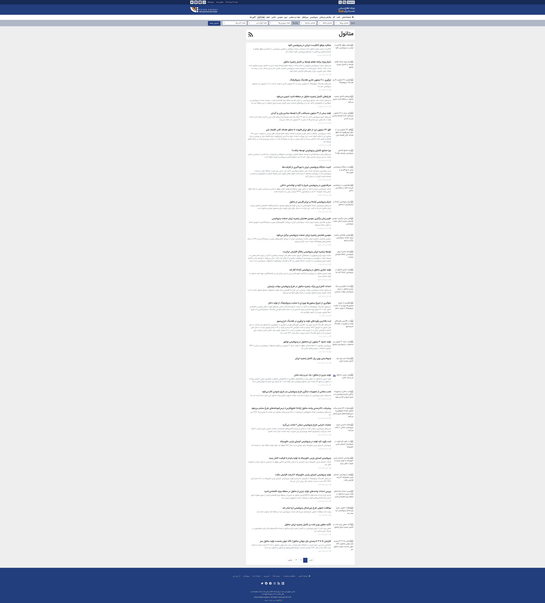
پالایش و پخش (325, 17)
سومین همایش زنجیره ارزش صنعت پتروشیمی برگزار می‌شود (303, 235)
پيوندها (246, 576)
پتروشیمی (314, 17)
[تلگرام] (270, 584)
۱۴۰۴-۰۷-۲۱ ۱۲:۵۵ (323, 106)
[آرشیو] (283, 584)
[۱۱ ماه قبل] (342, 119)
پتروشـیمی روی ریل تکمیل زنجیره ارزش (313, 358)
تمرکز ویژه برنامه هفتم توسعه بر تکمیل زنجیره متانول (307, 62)
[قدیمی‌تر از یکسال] (342, 191)
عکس (273, 17)
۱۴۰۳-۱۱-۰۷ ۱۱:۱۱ (324, 316)
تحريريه (266, 576)
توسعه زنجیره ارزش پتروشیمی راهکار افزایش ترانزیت (307, 252)
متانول (346, 34)
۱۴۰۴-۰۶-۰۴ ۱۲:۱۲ (323, 160)
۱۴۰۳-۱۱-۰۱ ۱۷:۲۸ (323, 336)
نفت (338, 17)
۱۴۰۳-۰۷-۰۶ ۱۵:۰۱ (323, 399)
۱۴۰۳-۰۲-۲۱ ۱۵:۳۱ (323, 551)
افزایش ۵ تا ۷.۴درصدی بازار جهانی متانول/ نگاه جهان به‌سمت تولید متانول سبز (295, 541)
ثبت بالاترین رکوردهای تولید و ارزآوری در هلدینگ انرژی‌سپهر (304, 321)
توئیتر (192, 2)
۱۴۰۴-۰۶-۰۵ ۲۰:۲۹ (323, 123)
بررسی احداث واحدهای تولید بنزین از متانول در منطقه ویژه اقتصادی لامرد (297, 491)
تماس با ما (219, 2)
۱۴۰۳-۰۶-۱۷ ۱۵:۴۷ (323, 435)
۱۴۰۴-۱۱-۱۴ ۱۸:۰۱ (324, 90)
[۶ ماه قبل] (342, 67)
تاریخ (353, 23)
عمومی (280, 17)
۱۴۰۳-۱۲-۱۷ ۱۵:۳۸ (323, 280)
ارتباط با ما (256, 576)
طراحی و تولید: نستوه (271, 600)
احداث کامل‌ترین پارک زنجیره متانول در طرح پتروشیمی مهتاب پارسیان (299, 286)
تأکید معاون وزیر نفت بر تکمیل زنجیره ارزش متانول (307, 525)
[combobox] (342, 23)
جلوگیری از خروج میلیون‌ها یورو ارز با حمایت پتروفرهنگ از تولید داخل (299, 303)
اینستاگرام (204, 2)
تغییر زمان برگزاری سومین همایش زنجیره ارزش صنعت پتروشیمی (301, 219)
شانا (337, 10)
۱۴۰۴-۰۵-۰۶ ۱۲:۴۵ (323, 195)
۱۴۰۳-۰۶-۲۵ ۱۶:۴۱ (323, 418)
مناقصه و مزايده (289, 576)
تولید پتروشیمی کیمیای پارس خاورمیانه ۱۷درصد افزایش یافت (303, 475)
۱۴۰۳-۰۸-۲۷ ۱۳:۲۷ (323, 363)
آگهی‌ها (253, 17)
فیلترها (295, 23)
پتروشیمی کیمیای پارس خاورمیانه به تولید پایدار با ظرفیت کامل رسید (300, 458)
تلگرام (200, 2)
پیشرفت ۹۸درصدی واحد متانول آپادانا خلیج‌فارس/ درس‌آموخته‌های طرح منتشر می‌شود (291, 408)
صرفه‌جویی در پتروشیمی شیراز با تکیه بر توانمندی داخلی (305, 185)
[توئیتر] (262, 584)
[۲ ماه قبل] (342, 51)
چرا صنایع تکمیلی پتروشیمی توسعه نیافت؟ (311, 151)
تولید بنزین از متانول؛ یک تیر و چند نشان (312, 375)
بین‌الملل (305, 17)
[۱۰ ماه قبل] (342, 102)
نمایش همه (214, 23)
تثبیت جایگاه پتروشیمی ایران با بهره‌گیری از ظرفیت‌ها (306, 167)
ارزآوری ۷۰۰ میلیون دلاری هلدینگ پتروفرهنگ (310, 80)
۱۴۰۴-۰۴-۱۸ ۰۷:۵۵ (323, 228)
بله (196, 2)
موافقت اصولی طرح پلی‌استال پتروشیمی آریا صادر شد (306, 508)
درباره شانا (211, 2)
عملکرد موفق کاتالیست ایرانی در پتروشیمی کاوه (309, 45)
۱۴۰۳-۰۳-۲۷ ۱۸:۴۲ (323, 501)
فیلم (268, 17)
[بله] (266, 584)
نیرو (285, 17)
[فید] (278, 584)
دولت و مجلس (294, 17)
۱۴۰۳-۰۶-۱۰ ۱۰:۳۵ (323, 449)
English (351, 2)
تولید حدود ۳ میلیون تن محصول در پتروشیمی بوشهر (307, 342)
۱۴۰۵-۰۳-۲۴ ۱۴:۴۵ (323, 55)
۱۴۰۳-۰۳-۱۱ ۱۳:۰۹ (323, 534)
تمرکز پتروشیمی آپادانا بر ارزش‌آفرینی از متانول (310, 202)
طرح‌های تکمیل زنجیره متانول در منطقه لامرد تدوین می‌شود (303, 97)
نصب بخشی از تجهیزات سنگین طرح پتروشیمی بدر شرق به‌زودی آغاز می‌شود (296, 392)
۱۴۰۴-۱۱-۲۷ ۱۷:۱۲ (323, 74)
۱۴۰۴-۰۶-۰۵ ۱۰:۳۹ (323, 145)
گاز (334, 17)
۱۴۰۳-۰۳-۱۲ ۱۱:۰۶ (324, 515)
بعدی (290, 560)
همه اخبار (261, 17)
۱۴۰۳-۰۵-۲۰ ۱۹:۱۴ (323, 468)
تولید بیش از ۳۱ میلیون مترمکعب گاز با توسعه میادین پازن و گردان (301, 113)
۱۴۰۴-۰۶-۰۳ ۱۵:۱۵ (323, 180)
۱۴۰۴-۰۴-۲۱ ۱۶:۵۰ (323, 212)
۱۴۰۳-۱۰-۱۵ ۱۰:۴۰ (323, 352)
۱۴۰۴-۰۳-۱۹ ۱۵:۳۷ (323, 245)
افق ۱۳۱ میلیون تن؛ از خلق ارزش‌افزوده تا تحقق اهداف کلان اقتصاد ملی (298, 130)
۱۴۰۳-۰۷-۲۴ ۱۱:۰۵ (323, 385)
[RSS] (250, 35)
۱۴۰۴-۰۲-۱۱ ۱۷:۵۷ (323, 264)
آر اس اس (236, 576)
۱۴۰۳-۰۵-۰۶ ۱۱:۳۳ (323, 485)
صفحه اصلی (346, 17)
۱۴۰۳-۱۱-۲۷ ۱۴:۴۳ (323, 296)
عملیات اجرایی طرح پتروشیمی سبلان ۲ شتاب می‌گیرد (306, 425)
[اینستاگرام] (274, 584)
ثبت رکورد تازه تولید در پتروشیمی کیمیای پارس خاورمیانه (305, 442)
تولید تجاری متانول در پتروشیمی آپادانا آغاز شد (310, 270)
